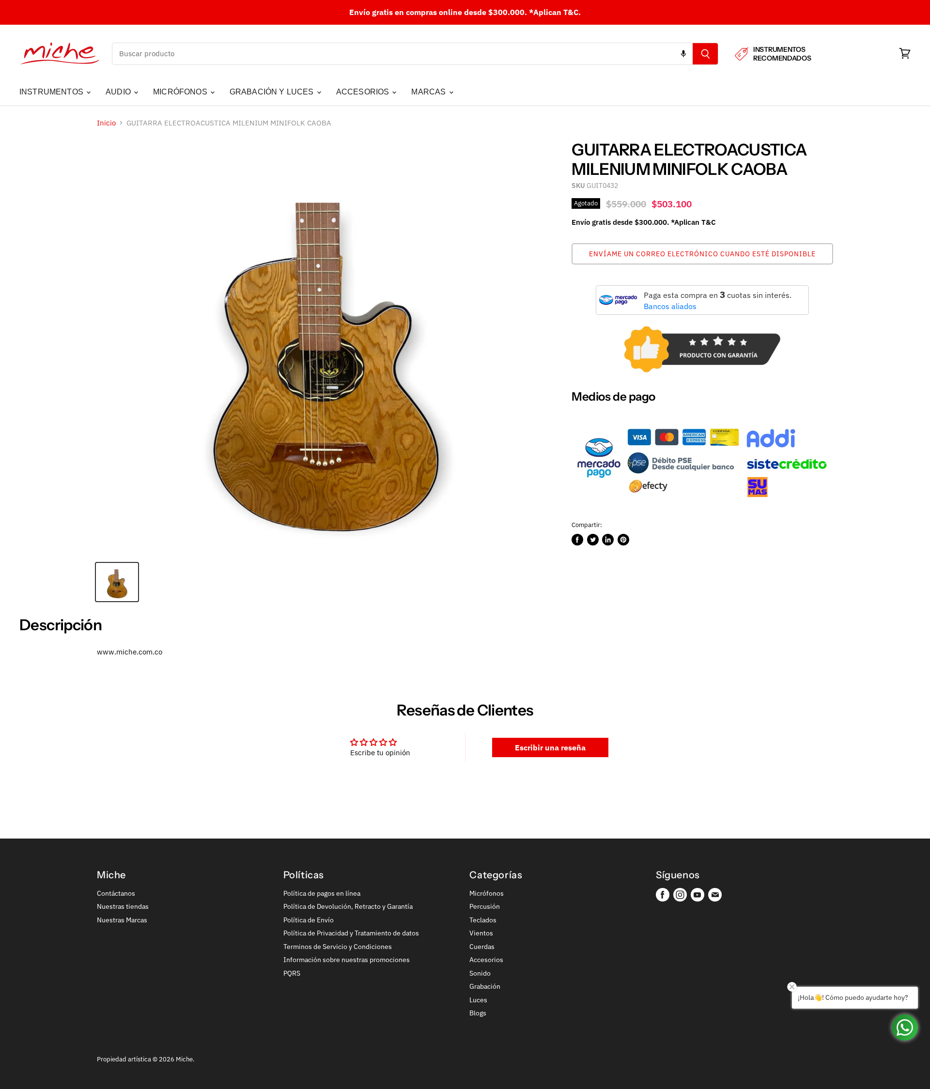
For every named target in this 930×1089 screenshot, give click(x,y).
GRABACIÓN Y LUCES (273, 92)
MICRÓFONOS (181, 92)
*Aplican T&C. (555, 12)
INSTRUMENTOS (52, 92)
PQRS (291, 973)
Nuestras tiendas (123, 906)
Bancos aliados (670, 306)
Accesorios (486, 959)
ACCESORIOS (363, 92)
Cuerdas (482, 946)
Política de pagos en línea (321, 893)
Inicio (106, 123)
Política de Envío (308, 920)
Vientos (481, 933)
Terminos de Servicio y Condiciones (337, 946)
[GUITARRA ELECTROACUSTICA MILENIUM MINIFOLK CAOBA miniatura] (117, 582)
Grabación (484, 986)
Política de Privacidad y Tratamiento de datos (351, 933)
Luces (478, 1000)
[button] (702, 253)
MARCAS (429, 92)
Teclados (482, 920)
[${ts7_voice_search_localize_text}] (683, 54)
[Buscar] (705, 54)
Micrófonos (486, 893)
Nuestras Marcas (122, 920)
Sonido (480, 973)
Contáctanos (116, 893)
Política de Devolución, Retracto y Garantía (348, 906)
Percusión (484, 906)
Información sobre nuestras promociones (346, 959)
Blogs (477, 1013)
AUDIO (119, 92)
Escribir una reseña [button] (550, 747)
